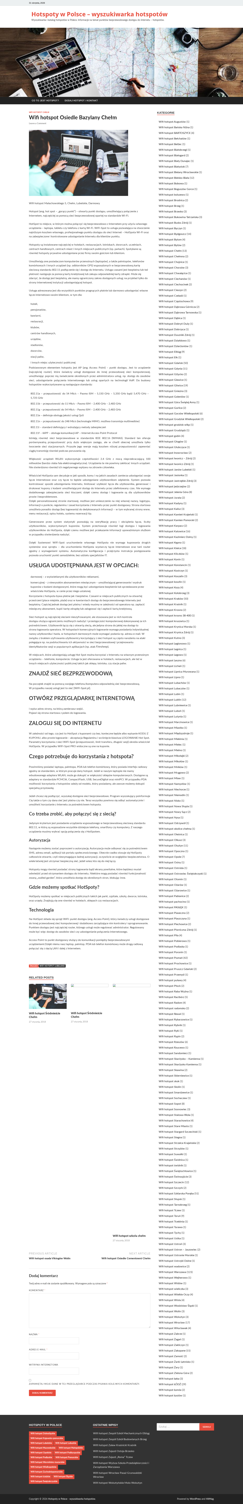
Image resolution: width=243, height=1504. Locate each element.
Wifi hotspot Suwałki (171, 1154)
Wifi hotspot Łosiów (170, 1395)
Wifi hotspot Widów (171, 1283)
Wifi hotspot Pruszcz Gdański (176, 969)
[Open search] (212, 101)
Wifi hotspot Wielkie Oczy (174, 1294)
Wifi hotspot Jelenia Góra (173, 492)
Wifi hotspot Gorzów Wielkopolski (179, 413)
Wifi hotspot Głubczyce (172, 447)
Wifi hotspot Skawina (171, 1070)
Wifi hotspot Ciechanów (173, 279)
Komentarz (37, 1290)
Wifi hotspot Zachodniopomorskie (47, 1472)
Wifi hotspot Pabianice (172, 896)
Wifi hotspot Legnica (171, 649)
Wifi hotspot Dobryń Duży (174, 323)
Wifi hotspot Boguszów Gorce (176, 189)
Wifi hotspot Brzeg (170, 206)
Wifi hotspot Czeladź (171, 295)
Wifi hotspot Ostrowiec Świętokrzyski (181, 873)
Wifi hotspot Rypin (170, 1036)
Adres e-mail (38, 1350)
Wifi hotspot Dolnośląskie (43, 1433)
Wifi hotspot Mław (170, 778)
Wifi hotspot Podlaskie (41, 1457)
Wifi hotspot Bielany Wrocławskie (178, 172)
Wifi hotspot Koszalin (171, 576)
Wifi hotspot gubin (170, 436)
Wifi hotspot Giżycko (171, 374)
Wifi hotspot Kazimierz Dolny (176, 537)
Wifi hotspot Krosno (170, 610)
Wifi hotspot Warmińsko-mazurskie (47, 1462)
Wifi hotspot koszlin (170, 582)
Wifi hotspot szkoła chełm (129, 1235)
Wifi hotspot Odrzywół (172, 823)
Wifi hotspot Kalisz (170, 509)
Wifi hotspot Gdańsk (171, 363)
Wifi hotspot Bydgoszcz (172, 234)
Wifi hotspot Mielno (170, 750)
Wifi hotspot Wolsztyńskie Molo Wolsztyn (117, 1483)
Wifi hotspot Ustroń (170, 1244)
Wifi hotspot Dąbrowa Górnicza (177, 307)
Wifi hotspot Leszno (170, 660)
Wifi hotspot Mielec (170, 744)
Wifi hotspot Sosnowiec (173, 1109)
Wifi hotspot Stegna (170, 1137)
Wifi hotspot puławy (171, 980)
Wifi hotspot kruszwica (172, 621)
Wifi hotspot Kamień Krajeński (176, 514)
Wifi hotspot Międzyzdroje (174, 733)
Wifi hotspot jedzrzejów (172, 486)
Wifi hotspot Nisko (170, 800)
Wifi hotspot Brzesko (171, 211)
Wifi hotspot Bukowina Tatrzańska (179, 217)
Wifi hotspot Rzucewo (172, 1047)
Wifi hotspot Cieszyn (171, 290)
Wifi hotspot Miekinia (171, 739)
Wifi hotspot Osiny (170, 862)
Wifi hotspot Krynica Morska (175, 626)
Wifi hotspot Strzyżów (172, 1148)
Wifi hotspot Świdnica (172, 1160)
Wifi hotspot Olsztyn (171, 845)
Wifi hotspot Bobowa (171, 183)
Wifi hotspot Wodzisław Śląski (176, 1305)
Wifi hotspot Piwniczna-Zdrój (176, 930)
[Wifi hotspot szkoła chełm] (131, 1108)
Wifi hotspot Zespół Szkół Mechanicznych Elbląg (121, 1433)
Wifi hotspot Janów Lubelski (175, 469)
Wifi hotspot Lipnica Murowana (177, 671)
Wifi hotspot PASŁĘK (171, 907)
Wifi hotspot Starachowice (174, 1120)
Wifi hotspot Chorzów (172, 267)
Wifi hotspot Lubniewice (173, 705)
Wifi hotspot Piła (169, 935)
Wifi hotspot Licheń (170, 666)
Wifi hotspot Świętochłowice (176, 1171)
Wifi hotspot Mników (171, 767)
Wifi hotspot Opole (170, 857)
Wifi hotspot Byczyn (170, 228)
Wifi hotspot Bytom (170, 239)
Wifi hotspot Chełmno (172, 256)
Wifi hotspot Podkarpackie (67, 1453)
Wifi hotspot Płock (170, 986)
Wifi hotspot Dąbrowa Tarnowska (178, 312)
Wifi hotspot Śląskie (63, 1476)
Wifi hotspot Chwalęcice (173, 273)
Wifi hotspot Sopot (170, 1103)
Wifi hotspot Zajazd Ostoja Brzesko (113, 1451)
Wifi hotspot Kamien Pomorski (176, 520)
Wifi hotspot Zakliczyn (172, 1345)
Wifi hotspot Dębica (170, 318)
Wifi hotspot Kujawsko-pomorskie (47, 1438)
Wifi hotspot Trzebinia (171, 1221)
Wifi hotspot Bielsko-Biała (174, 178)
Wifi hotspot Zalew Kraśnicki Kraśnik (114, 1445)
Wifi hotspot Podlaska (171, 946)
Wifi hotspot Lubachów (172, 683)
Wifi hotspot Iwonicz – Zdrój (175, 458)
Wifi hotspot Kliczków (172, 554)
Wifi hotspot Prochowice (173, 963)
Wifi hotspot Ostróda (171, 868)
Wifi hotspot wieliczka (172, 1289)
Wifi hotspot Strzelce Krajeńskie (177, 1143)
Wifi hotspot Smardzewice (174, 1092)
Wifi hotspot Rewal (170, 1014)
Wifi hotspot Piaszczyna (173, 918)
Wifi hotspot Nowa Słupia (174, 806)
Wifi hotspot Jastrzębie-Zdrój (176, 481)
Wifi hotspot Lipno (170, 677)
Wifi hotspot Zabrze (170, 1334)
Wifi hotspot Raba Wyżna (174, 991)
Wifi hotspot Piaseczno (172, 913)
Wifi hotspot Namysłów (172, 784)
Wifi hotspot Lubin (170, 694)
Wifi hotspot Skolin (170, 1087)
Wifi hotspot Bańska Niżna (174, 127)
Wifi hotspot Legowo (171, 655)
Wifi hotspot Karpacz (171, 525)
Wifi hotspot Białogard (172, 155)
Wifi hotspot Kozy (169, 587)
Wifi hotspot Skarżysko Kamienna (178, 1064)
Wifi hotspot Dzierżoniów (174, 346)
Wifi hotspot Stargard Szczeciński (178, 1132)
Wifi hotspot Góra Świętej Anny (177, 402)
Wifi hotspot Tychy (170, 1233)
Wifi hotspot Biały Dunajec (174, 161)
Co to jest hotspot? (45, 100)
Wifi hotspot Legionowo (173, 643)
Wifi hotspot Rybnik (170, 1025)
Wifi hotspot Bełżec (170, 144)
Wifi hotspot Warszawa (172, 1272)
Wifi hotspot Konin (170, 559)
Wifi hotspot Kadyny (171, 503)
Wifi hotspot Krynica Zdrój (174, 632)
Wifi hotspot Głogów (171, 441)
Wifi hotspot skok (169, 1081)
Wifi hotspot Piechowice (173, 924)
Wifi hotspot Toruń (170, 1216)
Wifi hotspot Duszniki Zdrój (175, 335)
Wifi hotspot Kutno (170, 638)
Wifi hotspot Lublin (170, 699)
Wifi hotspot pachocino (172, 901)
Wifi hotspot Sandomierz (173, 1053)
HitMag (210, 1499)
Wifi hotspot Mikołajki (172, 756)
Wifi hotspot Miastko (171, 728)
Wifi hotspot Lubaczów (172, 688)
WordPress (195, 1499)
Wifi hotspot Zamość (171, 1356)
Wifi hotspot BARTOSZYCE (175, 133)
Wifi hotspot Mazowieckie (43, 1448)
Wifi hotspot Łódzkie (40, 1476)
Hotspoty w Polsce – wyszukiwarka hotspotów (99, 14)
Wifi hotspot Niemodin (172, 795)
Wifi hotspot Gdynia (170, 368)
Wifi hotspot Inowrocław (173, 453)
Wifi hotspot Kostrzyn (171, 570)
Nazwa (34, 1335)
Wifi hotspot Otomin (171, 879)
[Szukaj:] (185, 1427)
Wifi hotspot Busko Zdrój (173, 222)
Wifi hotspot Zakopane (172, 1350)
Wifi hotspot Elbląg (170, 352)
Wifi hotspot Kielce (170, 548)
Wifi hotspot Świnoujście (173, 1176)
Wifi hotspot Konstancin (173, 565)
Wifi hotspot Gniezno (171, 391)
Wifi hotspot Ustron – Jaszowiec (178, 1249)
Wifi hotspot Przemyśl (171, 974)
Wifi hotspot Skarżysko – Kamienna (179, 1059)
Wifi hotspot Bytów (170, 245)
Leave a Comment (37, 123)
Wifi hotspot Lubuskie (65, 1443)
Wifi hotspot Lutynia (171, 716)
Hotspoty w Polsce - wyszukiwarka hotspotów (71, 1499)
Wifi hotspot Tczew (170, 1210)
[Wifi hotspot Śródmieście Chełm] (48, 997)
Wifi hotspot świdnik (171, 1165)
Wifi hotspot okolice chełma (175, 829)
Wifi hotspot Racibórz (171, 997)
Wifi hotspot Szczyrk (171, 1188)
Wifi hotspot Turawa (170, 1227)
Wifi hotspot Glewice (171, 380)
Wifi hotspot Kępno (170, 542)
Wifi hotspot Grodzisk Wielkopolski (179, 419)
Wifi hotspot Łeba (169, 1378)
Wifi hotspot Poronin (171, 952)
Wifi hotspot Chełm (39, 112)
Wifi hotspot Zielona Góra (174, 1373)
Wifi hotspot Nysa (169, 817)
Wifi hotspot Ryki (169, 1031)
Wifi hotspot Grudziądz (172, 430)
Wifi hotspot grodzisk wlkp (174, 424)
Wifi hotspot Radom (170, 1002)
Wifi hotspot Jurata (170, 497)
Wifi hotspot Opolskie (41, 1453)
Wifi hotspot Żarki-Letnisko (175, 1362)
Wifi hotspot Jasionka (171, 475)
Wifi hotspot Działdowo (173, 340)
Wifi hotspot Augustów (172, 121)
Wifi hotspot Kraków (171, 598)
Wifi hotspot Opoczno (172, 851)
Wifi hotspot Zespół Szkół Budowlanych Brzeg (120, 1439)
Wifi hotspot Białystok (172, 166)
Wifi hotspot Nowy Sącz (173, 812)
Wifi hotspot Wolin (170, 1311)
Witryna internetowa (43, 1365)
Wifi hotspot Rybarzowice (174, 1019)
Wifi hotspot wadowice (172, 1266)
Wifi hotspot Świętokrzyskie (44, 1481)
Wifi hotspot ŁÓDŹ (170, 1384)
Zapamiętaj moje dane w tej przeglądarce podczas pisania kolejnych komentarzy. (84, 1384)
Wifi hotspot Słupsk (170, 1199)
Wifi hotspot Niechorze (172, 789)
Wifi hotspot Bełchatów (173, 138)
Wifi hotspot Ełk (168, 357)
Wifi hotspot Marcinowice (174, 722)
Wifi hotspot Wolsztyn (172, 1317)
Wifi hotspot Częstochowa (174, 301)
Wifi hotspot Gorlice (170, 408)
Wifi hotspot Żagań (170, 1339)
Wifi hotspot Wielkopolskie (43, 1467)
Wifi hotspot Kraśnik (171, 604)
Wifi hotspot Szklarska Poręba (176, 1193)
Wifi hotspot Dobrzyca (172, 329)
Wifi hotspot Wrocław (172, 1322)
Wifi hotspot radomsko (172, 1008)
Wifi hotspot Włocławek (173, 1328)
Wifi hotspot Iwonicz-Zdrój (174, 464)
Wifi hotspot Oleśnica (171, 834)
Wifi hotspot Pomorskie (67, 1457)
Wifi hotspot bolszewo (172, 194)
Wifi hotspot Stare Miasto (174, 1126)
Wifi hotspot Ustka (170, 1238)
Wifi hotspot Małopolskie (71, 1448)
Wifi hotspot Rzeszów (171, 1042)
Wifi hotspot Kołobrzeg (172, 593)
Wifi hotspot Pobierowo (173, 941)
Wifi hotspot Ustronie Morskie (176, 1255)
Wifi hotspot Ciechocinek (173, 284)
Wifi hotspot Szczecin (171, 1182)
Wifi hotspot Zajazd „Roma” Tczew (113, 1457)
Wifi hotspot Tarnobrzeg (173, 1204)
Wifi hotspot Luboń (170, 711)
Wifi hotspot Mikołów (171, 761)
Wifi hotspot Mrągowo (172, 772)
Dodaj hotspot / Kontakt (81, 100)
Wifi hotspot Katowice (172, 531)
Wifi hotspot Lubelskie (52, 966)
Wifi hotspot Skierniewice (174, 1075)
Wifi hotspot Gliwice (171, 385)
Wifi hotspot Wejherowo (173, 1277)
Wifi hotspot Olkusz (170, 840)
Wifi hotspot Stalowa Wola (174, 1115)
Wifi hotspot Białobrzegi (173, 150)
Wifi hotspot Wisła (170, 1300)
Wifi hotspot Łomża (170, 1390)
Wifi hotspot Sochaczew (173, 1098)
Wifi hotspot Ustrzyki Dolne (175, 1261)
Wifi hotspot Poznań (171, 958)
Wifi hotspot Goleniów (172, 396)
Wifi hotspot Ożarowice (173, 890)
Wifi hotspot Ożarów (171, 885)
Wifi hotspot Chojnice (171, 262)
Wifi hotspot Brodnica (171, 200)
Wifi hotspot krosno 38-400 (175, 615)
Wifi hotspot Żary (169, 1367)
